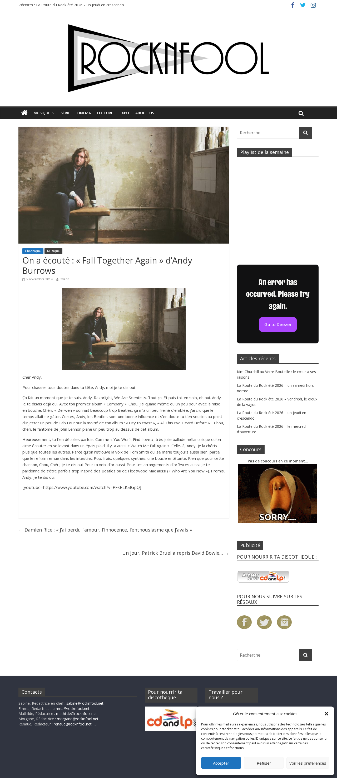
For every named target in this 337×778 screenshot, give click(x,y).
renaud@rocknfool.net (73, 724)
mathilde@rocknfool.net (76, 713)
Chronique (33, 251)
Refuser (264, 763)
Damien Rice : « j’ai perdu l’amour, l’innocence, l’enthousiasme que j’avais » (105, 530)
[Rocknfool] (168, 58)
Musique (41, 112)
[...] (95, 724)
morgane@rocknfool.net (77, 718)
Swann (64, 279)
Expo (124, 112)
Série (65, 112)
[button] (326, 713)
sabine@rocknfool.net (84, 703)
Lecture (105, 112)
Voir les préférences (307, 763)
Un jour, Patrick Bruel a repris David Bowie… (175, 553)
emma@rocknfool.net (71, 708)
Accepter (221, 763)
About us (144, 112)
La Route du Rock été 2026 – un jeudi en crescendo (80, 4)
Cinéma (84, 112)
